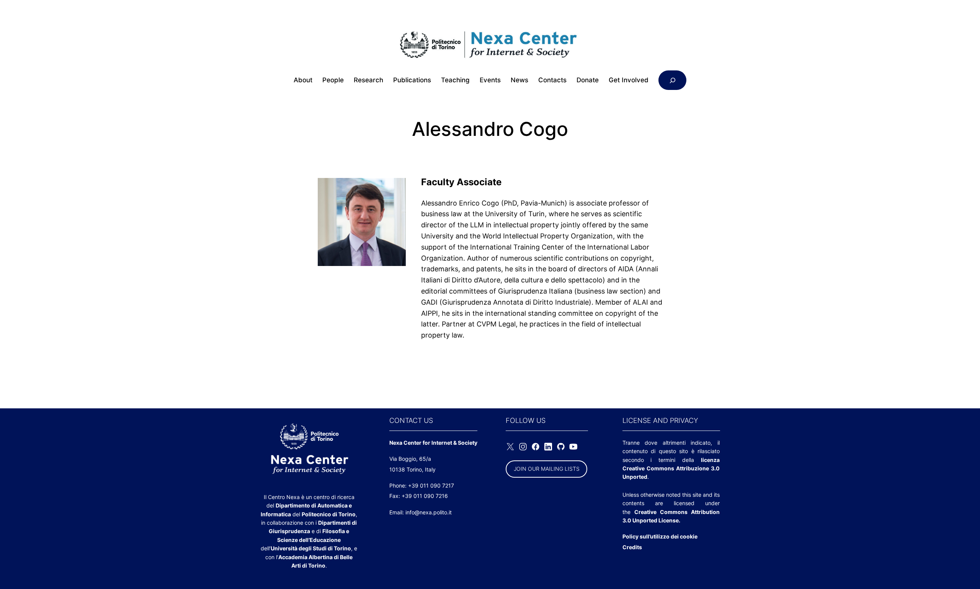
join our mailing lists (547, 468)
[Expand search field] (672, 80)
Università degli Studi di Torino (311, 548)
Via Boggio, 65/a (410, 458)
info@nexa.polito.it (428, 512)
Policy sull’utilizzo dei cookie (659, 536)
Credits (632, 547)
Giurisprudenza (289, 531)
